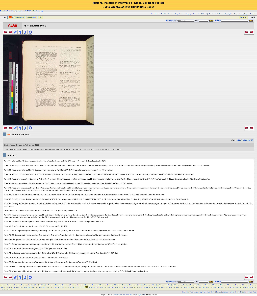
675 (230, 287)
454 (62, 287)
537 (132, 287)
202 (138, 284)
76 (48, 284)
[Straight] (30, 34)
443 (55, 287)
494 (102, 287)
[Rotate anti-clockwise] (15, 34)
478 (81, 287)
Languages (225, 292)
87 (55, 284)
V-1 (34, 11)
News (254, 292)
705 (252, 287)
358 (250, 284)
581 (162, 287)
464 (70, 287)
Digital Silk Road (5, 11)
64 (42, 284)
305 (213, 284)
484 (94, 287)
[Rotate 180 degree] (25, 34)
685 (237, 287)
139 (92, 284)
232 (160, 284)
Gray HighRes (31, 17)
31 (21, 284)
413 (32, 287)
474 (77, 287)
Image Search (203, 292)
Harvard (31, 145)
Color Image (39, 11)
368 (2, 287)
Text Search (194, 292)
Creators (218, 292)
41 (28, 284)
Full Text (218, 20)
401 (24, 287)
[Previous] (5, 34)
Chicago (19, 145)
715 (4, 289)
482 (91, 287)
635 (200, 287)
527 (124, 287)
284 (198, 284)
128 (85, 284)
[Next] (10, 34)
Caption (211, 14)
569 (154, 287)
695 (245, 287)
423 (40, 287)
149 (100, 284)
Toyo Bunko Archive (17, 11)
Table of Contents (168, 14)
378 (9, 287)
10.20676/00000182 (244, 140)
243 (168, 284)
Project (231, 292)
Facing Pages (244, 14)
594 (169, 287)
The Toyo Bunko (140, 294)
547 (139, 287)
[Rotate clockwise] (20, 34)
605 (177, 287)
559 (147, 287)
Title (176, 20)
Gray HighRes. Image (231, 14)
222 (153, 284)
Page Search (170, 20)
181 (122, 284)
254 (175, 284)
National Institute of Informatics (123, 294)
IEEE (37, 145)
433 (47, 287)
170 (115, 284)
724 (11, 289)
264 (183, 284)
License (237, 292)
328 (228, 284)
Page (197, 20)
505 (109, 287)
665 (222, 287)
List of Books (185, 292)
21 (14, 284)
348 (243, 284)
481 (89, 287)
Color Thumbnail (156, 14)
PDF (40, 17)
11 (7, 284)
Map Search (211, 292)
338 (235, 284)
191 (130, 284)
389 (17, 287)
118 (77, 284)
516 (117, 287)
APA (25, 145)
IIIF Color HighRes (18, 17)
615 (185, 287)
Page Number (179, 14)
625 (192, 287)
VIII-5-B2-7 (28, 11)
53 (35, 284)
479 (83, 287)
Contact (250, 292)
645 (207, 287)
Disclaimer (243, 292)
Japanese (243, 17)
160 (107, 284)
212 (145, 284)
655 (215, 287)
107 (70, 284)
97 (62, 284)
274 (190, 284)
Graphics (252, 14)
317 (220, 284)
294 (205, 284)
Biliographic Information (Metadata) (197, 14)
